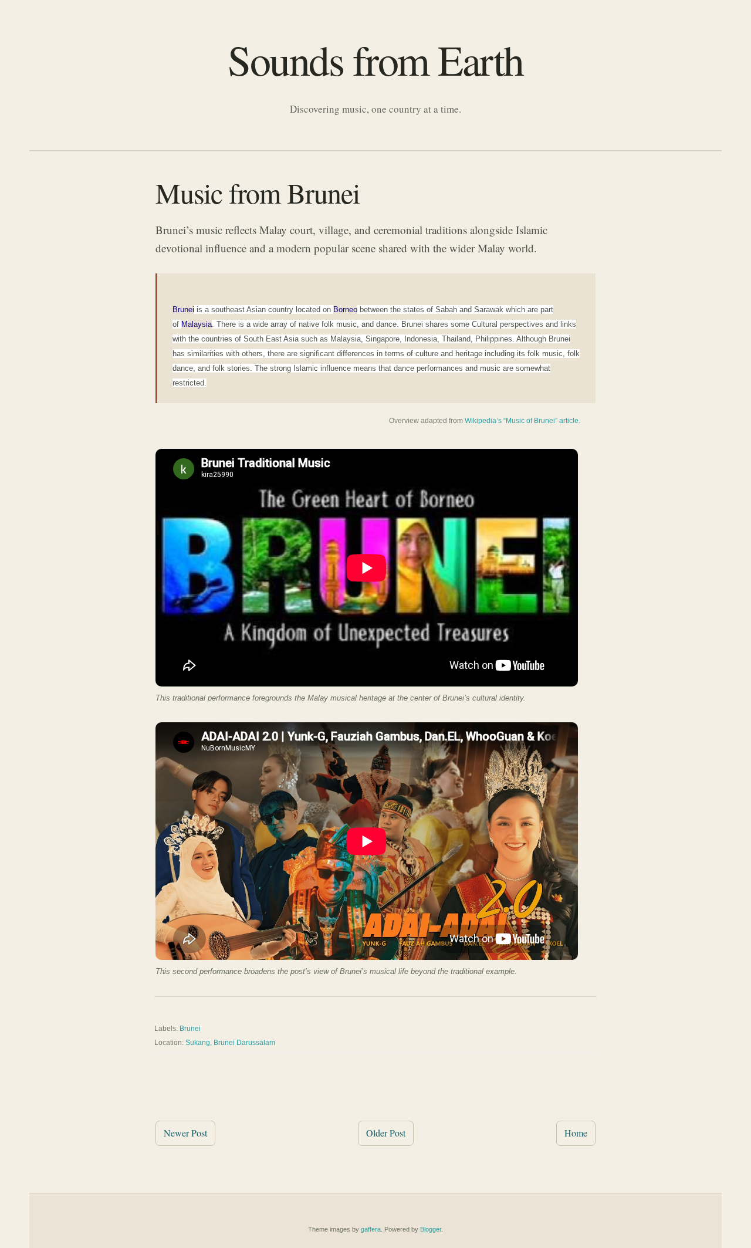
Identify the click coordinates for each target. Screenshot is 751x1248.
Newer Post (185, 1133)
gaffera (371, 1229)
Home (575, 1133)
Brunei (183, 309)
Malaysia (196, 324)
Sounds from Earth (375, 59)
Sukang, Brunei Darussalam (230, 1043)
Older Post (385, 1133)
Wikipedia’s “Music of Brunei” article (522, 421)
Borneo (345, 309)
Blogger (430, 1229)
